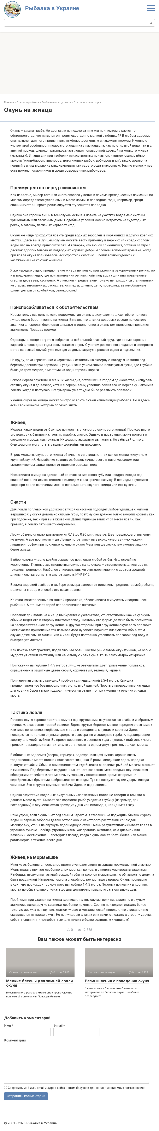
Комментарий (15, 1040)
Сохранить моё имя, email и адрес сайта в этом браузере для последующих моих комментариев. (77, 1088)
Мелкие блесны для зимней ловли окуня (39, 983)
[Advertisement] (79, 63)
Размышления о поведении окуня (117, 981)
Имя (8, 1026)
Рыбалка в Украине (52, 8)
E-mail (59, 1026)
